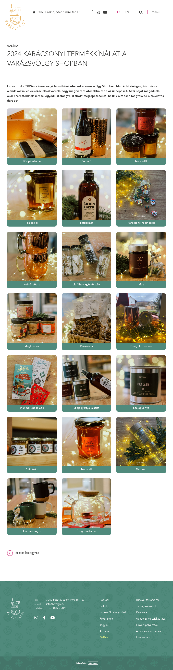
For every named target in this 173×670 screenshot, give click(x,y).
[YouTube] (105, 12)
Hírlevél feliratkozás (147, 600)
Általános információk (148, 631)
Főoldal (104, 600)
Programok (106, 619)
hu (119, 12)
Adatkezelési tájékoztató (151, 619)
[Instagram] (98, 12)
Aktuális (104, 631)
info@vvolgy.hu (55, 604)
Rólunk (104, 606)
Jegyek (104, 625)
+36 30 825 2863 (56, 608)
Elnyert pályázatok (147, 625)
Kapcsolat (142, 612)
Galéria (12, 46)
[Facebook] (92, 12)
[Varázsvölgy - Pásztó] (15, 17)
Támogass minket (146, 606)
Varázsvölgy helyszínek (113, 612)
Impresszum (143, 637)
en (127, 12)
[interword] (86, 663)
